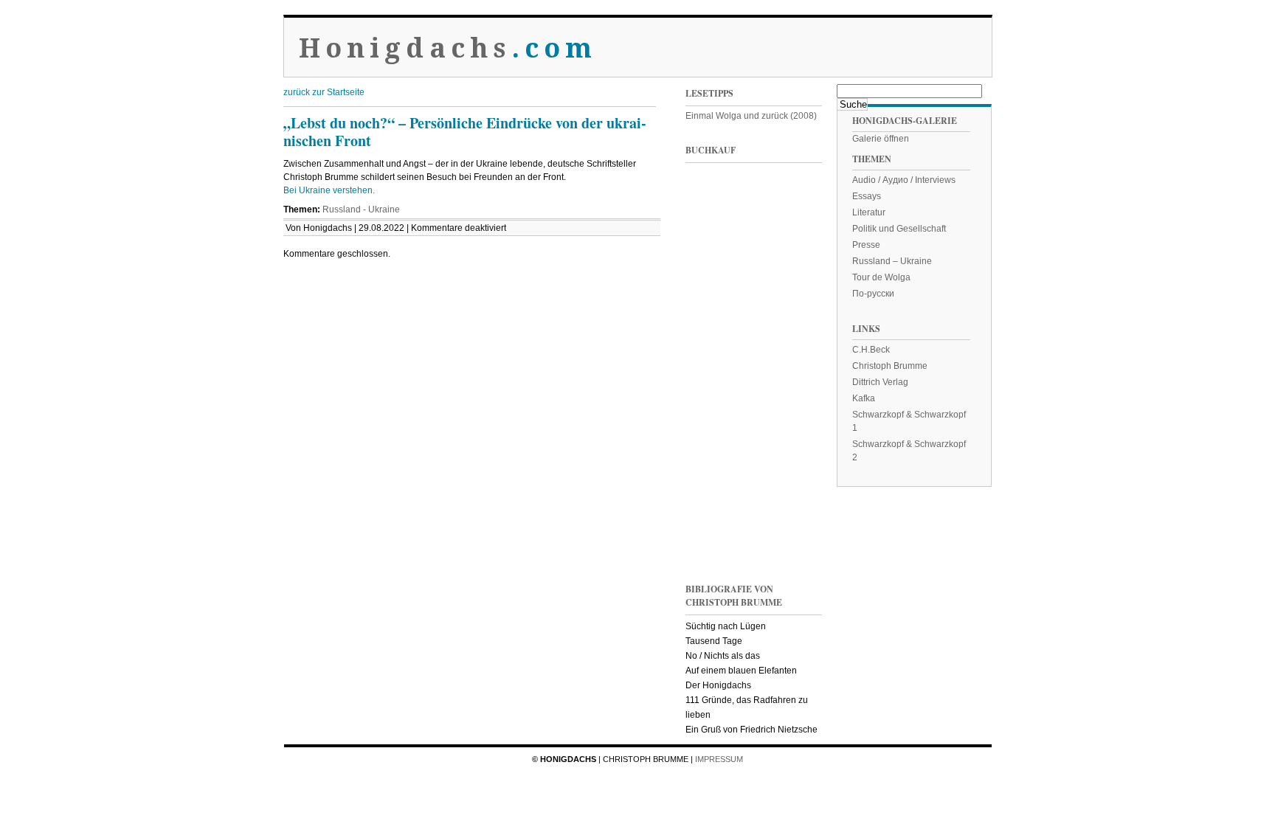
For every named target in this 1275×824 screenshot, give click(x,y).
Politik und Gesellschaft (899, 229)
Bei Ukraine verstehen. (330, 190)
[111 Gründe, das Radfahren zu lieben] (714, 316)
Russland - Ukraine (361, 209)
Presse (866, 245)
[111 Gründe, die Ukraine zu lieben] (788, 216)
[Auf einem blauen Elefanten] (788, 515)
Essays (866, 196)
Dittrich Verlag (880, 382)
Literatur (868, 212)
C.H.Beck (871, 350)
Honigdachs (448, 48)
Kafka (863, 398)
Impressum (719, 759)
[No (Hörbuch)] (788, 416)
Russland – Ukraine (892, 261)
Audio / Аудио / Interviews (904, 180)
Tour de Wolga (881, 277)
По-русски (873, 293)
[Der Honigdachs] (714, 515)
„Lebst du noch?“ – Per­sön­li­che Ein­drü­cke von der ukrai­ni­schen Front (464, 131)
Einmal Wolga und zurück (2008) (751, 116)
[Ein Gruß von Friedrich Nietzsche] (714, 416)
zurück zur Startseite (323, 92)
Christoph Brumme (889, 366)
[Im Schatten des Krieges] (714, 216)
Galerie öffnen (880, 139)
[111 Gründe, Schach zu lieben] (788, 316)
